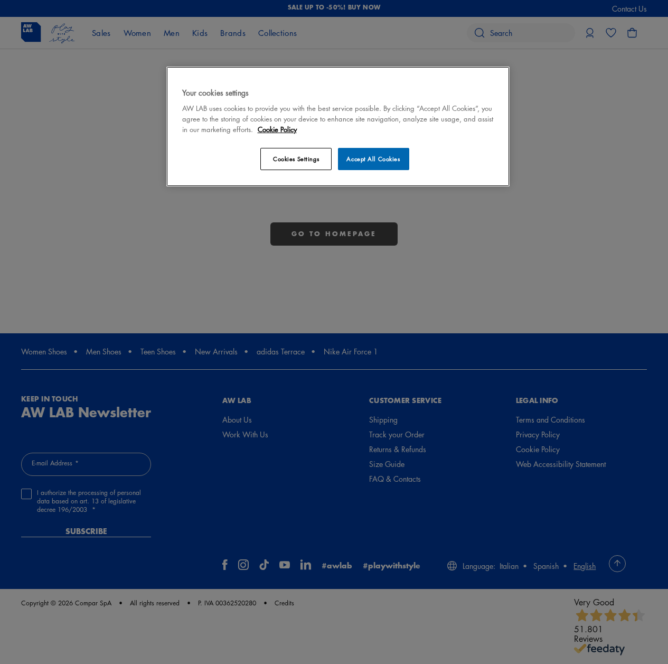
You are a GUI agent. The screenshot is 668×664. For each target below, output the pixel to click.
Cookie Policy (277, 129)
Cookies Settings (296, 159)
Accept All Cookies (373, 159)
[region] (338, 126)
